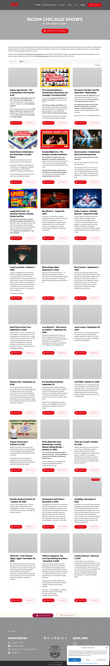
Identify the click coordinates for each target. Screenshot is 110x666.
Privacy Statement (89, 663)
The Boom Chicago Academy (33, 54)
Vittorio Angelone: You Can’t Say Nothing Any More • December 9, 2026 (54, 558)
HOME (75, 642)
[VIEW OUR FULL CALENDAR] (55, 26)
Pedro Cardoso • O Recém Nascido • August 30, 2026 (86, 212)
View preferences (101, 660)
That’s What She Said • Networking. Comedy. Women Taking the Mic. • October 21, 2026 (53, 445)
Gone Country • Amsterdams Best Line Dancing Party (87, 153)
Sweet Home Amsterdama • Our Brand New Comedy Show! (22, 154)
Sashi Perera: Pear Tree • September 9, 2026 (21, 328)
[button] (107, 648)
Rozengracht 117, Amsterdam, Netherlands (24, 649)
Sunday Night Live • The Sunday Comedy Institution (54, 153)
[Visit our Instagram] (52, 638)
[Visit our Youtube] (66, 638)
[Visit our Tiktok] (58, 638)
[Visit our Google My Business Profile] (48, 638)
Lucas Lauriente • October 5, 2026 (22, 268)
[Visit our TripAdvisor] (62, 638)
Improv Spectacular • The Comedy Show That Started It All (22, 93)
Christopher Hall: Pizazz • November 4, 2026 (53, 500)
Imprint (95, 663)
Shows (13, 631)
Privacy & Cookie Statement (55, 664)
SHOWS (38, 5)
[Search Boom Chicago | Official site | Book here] (76, 5)
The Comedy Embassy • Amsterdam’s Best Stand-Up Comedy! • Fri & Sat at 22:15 (55, 93)
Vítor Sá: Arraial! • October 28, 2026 (86, 443)
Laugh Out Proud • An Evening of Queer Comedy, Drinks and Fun (22, 214)
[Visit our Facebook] (45, 638)
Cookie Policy (82, 663)
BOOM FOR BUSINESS (49, 5)
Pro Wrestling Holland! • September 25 (53, 383)
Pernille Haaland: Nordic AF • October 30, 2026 (22, 500)
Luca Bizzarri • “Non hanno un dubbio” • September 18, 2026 (54, 330)
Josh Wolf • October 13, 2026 (86, 381)
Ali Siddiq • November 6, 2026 (85, 500)
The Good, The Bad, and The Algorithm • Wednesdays (86, 91)
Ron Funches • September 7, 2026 (86, 268)
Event (23, 61)
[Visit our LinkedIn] (55, 638)
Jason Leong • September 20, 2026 (87, 328)
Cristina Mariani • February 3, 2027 (86, 557)
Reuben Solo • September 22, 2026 (23, 383)
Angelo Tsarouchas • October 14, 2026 (19, 443)
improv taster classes (43, 56)
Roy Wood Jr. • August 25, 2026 (53, 212)
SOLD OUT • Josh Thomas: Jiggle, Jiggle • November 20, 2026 (23, 558)
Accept (75, 660)
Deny (88, 660)
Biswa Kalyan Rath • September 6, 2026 (51, 268)
